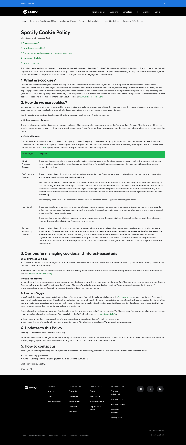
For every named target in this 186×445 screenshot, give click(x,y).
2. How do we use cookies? (33, 48)
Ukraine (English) (158, 431)
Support (114, 11)
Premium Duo (117, 399)
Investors (73, 406)
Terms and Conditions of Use (43, 21)
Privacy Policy (94, 21)
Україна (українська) (28, 4)
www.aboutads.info (107, 314)
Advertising (74, 401)
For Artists (73, 391)
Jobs (50, 396)
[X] (150, 389)
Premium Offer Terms (132, 21)
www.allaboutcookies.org (91, 96)
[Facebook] (160, 389)
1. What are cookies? (30, 43)
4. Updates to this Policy (32, 58)
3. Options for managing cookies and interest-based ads (46, 53)
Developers (74, 396)
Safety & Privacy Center (37, 435)
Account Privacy (125, 296)
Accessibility (84, 435)
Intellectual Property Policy (72, 21)
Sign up (146, 11)
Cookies (63, 435)
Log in (157, 11)
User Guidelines (112, 21)
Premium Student (115, 411)
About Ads (73, 435)
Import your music (95, 408)
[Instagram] (140, 389)
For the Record (54, 401)
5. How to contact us (30, 63)
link (44, 147)
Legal (24, 435)
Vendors (73, 411)
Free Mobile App (97, 401)
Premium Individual (115, 393)
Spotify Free (116, 417)
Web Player (95, 396)
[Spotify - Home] (30, 12)
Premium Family (118, 404)
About (51, 391)
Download (127, 11)
